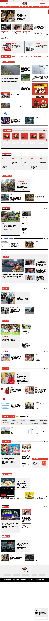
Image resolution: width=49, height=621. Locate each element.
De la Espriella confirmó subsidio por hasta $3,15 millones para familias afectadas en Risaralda (40, 406)
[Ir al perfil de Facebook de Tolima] (21, 571)
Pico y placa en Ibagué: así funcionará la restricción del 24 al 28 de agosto (22, 299)
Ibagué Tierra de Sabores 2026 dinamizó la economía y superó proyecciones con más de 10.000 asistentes (41, 496)
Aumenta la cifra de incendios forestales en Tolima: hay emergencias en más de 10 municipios (22, 186)
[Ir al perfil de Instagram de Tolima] (27, 571)
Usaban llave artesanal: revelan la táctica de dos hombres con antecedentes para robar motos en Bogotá (41, 263)
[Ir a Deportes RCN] (6, 351)
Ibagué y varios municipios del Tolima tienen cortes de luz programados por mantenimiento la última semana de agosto (40, 78)
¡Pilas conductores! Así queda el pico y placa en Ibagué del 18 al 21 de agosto (15, 311)
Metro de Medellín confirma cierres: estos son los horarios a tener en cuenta (43, 164)
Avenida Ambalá (24, 56)
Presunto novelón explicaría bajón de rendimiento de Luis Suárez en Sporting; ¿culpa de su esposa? (40, 278)
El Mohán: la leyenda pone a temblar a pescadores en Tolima (16, 558)
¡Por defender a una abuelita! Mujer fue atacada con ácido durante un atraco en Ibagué (26, 221)
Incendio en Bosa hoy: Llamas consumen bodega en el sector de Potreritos (14, 164)
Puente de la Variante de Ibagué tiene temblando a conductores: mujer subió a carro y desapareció (22, 547)
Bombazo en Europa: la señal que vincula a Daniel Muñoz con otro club (16, 358)
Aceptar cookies (40, 618)
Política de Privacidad (23, 579)
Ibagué (31, 56)
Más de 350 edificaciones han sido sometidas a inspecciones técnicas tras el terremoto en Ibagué (26, 529)
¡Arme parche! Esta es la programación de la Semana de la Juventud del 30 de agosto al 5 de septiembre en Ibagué (41, 35)
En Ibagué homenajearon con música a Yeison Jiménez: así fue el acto (25, 465)
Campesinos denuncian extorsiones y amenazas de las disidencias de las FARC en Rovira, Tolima (25, 231)
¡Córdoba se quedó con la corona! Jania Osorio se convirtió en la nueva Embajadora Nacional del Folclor (8, 461)
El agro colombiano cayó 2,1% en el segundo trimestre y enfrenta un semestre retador (40, 431)
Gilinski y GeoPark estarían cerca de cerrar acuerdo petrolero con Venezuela (16, 406)
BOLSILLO (27, 6)
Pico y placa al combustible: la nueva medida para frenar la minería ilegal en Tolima (40, 311)
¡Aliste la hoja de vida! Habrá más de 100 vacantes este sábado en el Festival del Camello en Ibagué (40, 391)
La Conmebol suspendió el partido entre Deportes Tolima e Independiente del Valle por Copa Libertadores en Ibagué (26, 335)
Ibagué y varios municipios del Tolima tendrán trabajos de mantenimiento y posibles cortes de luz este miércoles (41, 47)
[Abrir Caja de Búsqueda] (46, 3)
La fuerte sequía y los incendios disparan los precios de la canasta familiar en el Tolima (25, 69)
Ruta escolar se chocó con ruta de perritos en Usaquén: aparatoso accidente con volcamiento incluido (5, 165)
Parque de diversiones (39, 56)
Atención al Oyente (30, 579)
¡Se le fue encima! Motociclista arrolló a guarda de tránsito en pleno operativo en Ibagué (19, 106)
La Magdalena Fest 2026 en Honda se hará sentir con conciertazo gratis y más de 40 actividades (22, 484)
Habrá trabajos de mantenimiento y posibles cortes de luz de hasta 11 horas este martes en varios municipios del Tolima (25, 86)
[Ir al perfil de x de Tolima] (24, 571)
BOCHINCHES (32, 6)
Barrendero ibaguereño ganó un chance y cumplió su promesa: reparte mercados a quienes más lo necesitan (16, 496)
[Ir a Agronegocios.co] (22, 416)
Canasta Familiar (3, 0)
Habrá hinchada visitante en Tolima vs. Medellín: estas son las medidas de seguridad (26, 345)
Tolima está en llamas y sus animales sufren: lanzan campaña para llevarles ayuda (41, 27)
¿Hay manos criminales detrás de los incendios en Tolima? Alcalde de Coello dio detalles (10, 80)
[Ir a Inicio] (24, 3)
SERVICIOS (39, 6)
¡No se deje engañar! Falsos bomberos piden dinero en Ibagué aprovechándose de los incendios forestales (17, 47)
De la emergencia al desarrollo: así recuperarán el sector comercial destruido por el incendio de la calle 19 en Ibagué (16, 198)
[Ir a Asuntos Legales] (8, 238)
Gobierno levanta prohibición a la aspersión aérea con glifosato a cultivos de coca (15, 431)
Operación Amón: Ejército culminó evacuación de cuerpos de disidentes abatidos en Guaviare (40, 121)
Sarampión (15, 56)
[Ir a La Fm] (5, 113)
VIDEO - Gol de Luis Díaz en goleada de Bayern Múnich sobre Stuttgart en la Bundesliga (40, 358)
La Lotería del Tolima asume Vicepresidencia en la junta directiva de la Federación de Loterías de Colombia (19, 96)
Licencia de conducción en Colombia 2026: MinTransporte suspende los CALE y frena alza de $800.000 (34, 166)
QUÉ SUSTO (43, 7)
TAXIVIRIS (16, 6)
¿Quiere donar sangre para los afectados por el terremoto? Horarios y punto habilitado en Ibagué (26, 519)
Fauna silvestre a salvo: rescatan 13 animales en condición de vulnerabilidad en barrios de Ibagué (17, 35)
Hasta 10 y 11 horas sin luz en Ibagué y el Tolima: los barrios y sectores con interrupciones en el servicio (10, 525)
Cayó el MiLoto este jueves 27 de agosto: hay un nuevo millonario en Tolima (27, 34)
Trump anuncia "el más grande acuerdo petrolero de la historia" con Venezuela (16, 121)
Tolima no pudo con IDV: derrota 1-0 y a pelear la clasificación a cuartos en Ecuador (9, 340)
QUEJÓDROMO (3, 6)
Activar (3, 495)
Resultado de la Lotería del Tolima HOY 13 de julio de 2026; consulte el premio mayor (15, 391)
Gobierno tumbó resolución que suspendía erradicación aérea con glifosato (16, 245)
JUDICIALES (10, 6)
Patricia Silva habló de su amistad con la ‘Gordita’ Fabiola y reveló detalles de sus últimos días (41, 271)
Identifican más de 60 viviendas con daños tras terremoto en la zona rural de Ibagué (41, 198)
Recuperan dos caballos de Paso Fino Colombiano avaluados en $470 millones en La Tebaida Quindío (10, 227)
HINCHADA (21, 6)
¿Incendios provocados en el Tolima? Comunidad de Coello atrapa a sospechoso (22, 17)
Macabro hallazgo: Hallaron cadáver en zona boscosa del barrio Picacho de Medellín (24, 164)
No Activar (10, 495)
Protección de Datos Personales (39, 579)
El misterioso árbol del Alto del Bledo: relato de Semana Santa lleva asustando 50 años (40, 558)
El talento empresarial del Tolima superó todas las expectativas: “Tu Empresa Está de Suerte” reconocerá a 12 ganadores (22, 379)
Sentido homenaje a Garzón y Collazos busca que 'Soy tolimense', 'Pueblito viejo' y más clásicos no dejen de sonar (26, 455)
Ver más (45, 61)
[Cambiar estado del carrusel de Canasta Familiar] (7, 1)
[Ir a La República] (4, 399)
